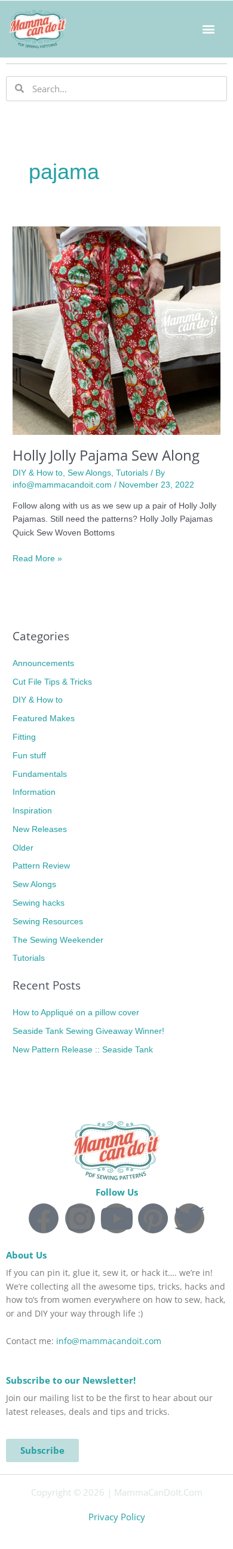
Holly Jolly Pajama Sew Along (106, 455)
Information (34, 792)
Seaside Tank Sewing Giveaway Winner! (88, 1031)
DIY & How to (38, 472)
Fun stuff (29, 755)
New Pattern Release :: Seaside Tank (83, 1049)
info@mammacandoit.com (108, 1341)
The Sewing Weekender (58, 940)
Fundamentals (40, 774)
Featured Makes (44, 718)
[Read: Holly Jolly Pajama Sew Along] (116, 330)
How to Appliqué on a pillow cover (76, 1012)
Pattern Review (41, 865)
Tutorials (132, 472)
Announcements (43, 663)
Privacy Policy (116, 1517)
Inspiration (32, 810)
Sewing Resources (48, 921)
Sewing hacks (39, 902)
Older (23, 847)
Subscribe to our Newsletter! (71, 1380)
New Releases (40, 829)
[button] (208, 29)
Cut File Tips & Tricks (52, 681)
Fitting (24, 737)
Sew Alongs (89, 472)
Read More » (37, 557)
